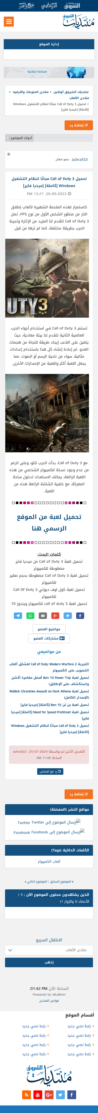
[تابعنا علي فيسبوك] (71, 1094)
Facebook (22, 832)
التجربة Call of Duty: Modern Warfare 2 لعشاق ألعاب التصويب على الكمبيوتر (49, 667)
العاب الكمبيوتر (49, 861)
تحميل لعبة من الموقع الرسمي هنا (49, 522)
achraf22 (80, 159)
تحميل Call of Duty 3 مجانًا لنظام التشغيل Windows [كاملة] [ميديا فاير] (50, 728)
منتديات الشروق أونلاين (71, 92)
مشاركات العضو (46, 638)
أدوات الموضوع (21, 138)
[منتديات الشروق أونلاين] (78, 28)
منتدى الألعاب (79, 98)
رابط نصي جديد (79, 1026)
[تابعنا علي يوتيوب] (37, 1094)
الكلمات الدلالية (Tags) (70, 850)
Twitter (24, 822)
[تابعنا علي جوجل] (49, 1094)
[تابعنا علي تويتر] (60, 1094)
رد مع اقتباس (49, 771)
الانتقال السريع (49, 940)
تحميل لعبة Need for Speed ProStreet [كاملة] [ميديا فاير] (50, 715)
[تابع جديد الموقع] (26, 1094)
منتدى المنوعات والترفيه (31, 92)
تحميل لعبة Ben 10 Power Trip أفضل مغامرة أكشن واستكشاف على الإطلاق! (50, 680)
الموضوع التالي (37, 881)
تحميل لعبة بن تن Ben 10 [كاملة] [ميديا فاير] (55, 705)
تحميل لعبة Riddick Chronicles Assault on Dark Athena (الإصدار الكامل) (49, 694)
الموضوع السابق (60, 881)
